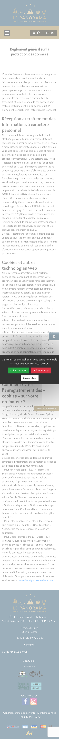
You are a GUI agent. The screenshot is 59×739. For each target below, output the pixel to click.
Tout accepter (19, 370)
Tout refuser (42, 370)
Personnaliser (30, 378)
